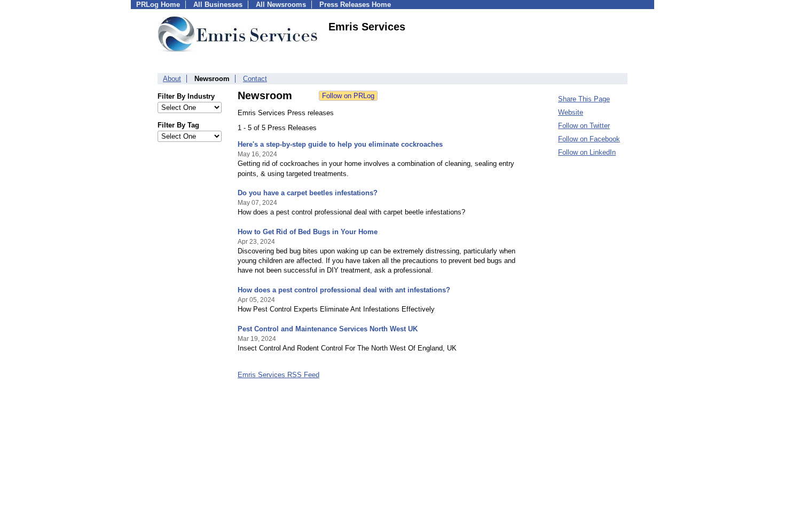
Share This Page (584, 99)
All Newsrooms (281, 5)
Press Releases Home (355, 5)
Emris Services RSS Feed (278, 375)
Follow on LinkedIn (587, 152)
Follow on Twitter (584, 126)
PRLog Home (158, 5)
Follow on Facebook (589, 139)
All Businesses (217, 5)
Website (570, 112)
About (172, 79)
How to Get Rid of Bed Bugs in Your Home (308, 232)
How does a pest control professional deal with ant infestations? (344, 290)
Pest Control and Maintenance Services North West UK (328, 329)
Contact (255, 79)
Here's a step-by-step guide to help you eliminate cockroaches (340, 144)
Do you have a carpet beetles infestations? (308, 193)
